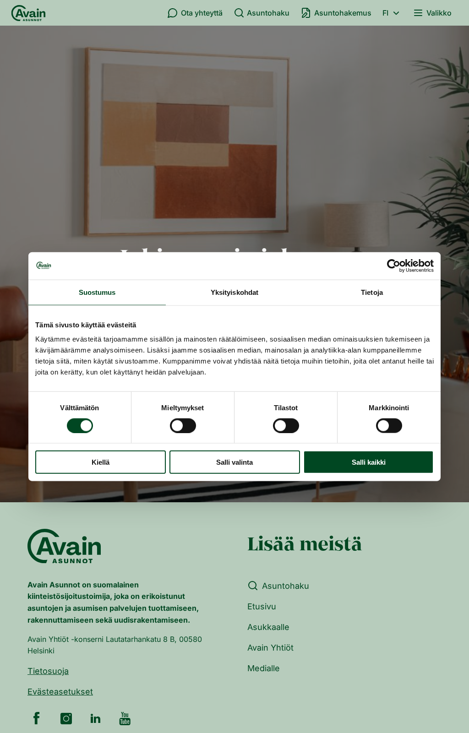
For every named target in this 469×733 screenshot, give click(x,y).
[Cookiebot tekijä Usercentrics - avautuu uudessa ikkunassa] (394, 265)
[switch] (183, 425)
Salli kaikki (369, 462)
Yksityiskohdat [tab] (234, 292)
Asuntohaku (268, 12)
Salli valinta (234, 462)
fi (385, 12)
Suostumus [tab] (97, 292)
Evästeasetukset (60, 691)
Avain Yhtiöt (270, 647)
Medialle (263, 668)
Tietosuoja (48, 671)
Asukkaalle (268, 627)
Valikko (439, 12)
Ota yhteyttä (202, 12)
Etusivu (261, 606)
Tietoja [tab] (372, 292)
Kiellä (100, 462)
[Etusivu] (28, 12)
